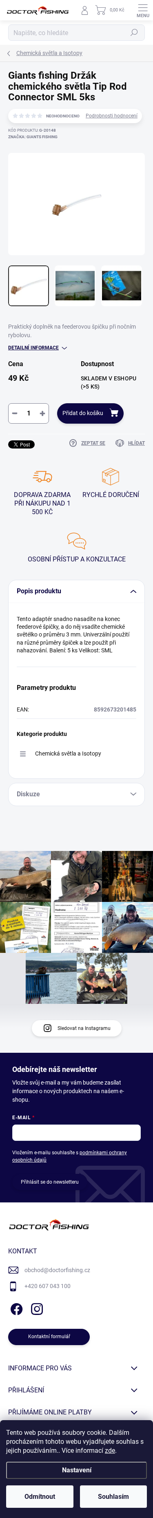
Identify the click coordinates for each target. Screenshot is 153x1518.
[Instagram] (36, 1308)
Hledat (134, 32)
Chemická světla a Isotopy (68, 753)
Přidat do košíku (82, 413)
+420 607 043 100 (47, 1286)
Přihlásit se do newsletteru (50, 1182)
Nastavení (76, 1470)
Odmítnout (39, 1496)
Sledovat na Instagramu (84, 1028)
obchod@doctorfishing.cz (57, 1270)
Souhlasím (113, 1496)
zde (110, 1450)
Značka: (33, 137)
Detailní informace (33, 348)
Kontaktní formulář (49, 1336)
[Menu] (143, 10)
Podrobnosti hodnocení (111, 116)
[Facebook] (15, 1308)
